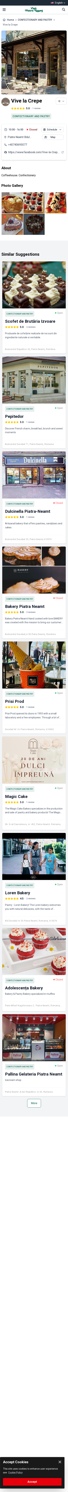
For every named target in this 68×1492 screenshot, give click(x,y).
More (34, 1103)
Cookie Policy (15, 1472)
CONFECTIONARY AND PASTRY (35, 19)
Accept (32, 1481)
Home (10, 19)
